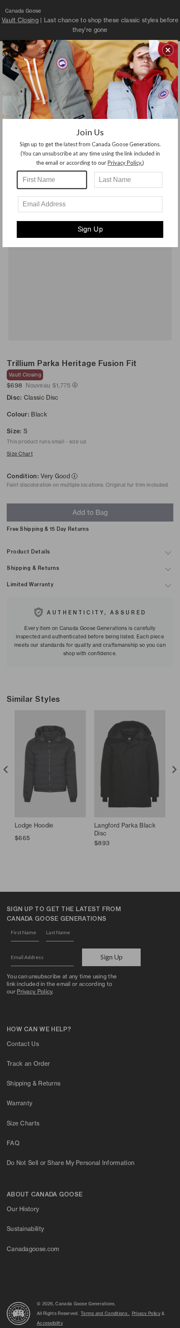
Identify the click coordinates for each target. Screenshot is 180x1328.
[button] (168, 50)
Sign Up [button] (90, 229)
